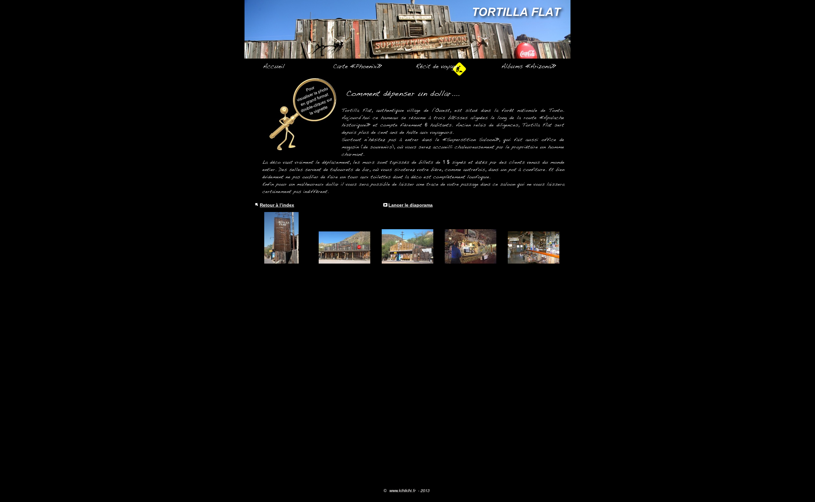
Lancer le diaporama (410, 205)
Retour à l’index (277, 205)
